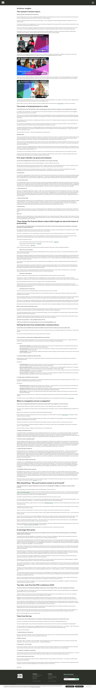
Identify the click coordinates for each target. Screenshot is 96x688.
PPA (22, 590)
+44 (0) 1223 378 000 (36, 681)
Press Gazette (65, 414)
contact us (35, 480)
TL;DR (27, 454)
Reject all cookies (79, 686)
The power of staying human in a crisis (32, 106)
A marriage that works (26, 530)
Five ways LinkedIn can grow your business (34, 158)
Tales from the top (24, 616)
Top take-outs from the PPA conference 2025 (35, 585)
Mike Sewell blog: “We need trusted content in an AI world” (41, 483)
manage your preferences (35, 686)
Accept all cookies (70, 686)
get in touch (60, 103)
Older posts (19, 667)
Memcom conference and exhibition (31, 524)
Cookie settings (88, 686)
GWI (49, 452)
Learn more (56, 241)
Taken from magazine (23, 491)
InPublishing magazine (48, 502)
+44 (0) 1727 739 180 (52, 681)
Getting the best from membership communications (38, 325)
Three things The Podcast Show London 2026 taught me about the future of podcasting (47, 222)
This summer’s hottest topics (28, 12)
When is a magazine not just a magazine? (33, 401)
